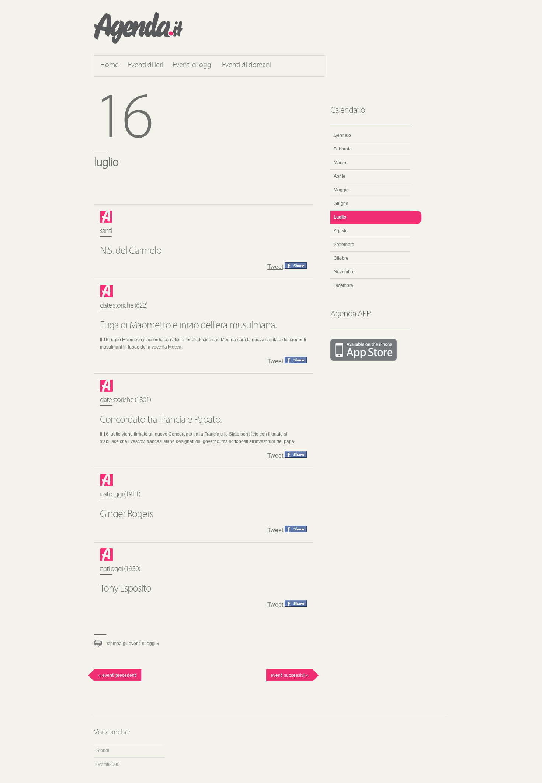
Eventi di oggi (193, 65)
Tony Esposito (125, 589)
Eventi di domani (246, 65)
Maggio (341, 190)
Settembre (344, 244)
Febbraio (343, 149)
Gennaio (342, 135)
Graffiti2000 (107, 764)
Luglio (340, 217)
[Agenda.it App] (370, 350)
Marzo (340, 162)
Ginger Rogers (126, 514)
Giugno (341, 203)
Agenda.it (138, 28)
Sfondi (102, 750)
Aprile (339, 176)
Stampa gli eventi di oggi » (133, 643)
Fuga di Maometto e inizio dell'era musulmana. (188, 326)
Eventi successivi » (289, 675)
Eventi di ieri (145, 65)
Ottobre (341, 258)
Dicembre (343, 285)
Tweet (275, 267)
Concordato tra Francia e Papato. (161, 420)
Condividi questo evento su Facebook (296, 265)
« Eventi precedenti (117, 675)
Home (109, 65)
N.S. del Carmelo (130, 251)
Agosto (341, 230)
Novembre (344, 271)
